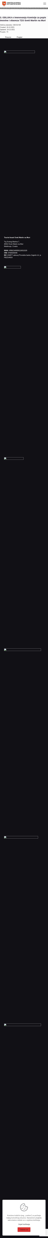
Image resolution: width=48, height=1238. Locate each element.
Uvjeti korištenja (24, 1224)
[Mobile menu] (45, 4)
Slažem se (24, 1230)
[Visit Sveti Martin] (11, 4)
